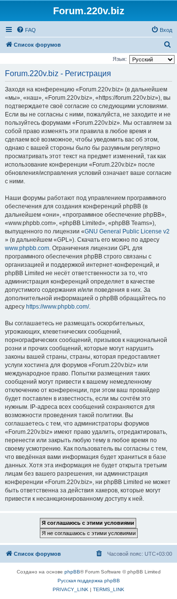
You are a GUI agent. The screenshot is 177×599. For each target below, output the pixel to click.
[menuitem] (26, 30)
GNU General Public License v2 (127, 231)
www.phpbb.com (27, 248)
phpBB (72, 571)
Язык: (120, 59)
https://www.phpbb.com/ (57, 306)
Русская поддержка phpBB (89, 580)
